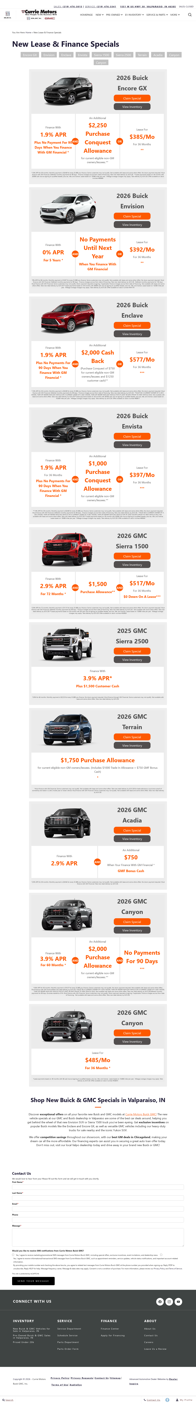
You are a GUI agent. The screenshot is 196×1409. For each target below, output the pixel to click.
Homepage (86, 14)
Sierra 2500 (123, 55)
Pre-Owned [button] (113, 15)
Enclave (66, 55)
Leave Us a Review (155, 1349)
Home (28, 32)
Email (15, 1203)
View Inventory (132, 106)
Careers (148, 1342)
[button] (190, 15)
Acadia (157, 55)
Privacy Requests (82, 1378)
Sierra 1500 (101, 55)
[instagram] (169, 1302)
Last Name (17, 1193)
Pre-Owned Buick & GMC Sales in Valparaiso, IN (32, 1336)
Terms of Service (175, 1268)
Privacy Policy (159, 1268)
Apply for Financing (113, 1335)
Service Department (69, 1329)
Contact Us (151, 1335)
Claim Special (132, 98)
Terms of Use (59, 1384)
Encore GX (30, 55)
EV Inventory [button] (133, 15)
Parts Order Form (68, 1349)
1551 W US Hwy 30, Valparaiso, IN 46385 (148, 6)
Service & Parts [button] (155, 15)
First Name (17, 1182)
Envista (82, 55)
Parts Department (68, 1342)
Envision (49, 55)
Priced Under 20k (23, 1342)
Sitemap (115, 1378)
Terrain (142, 55)
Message (16, 1225)
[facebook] (160, 1302)
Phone (15, 1214)
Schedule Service (67, 1335)
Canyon (174, 55)
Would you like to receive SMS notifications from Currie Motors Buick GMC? (48, 1250)
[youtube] (178, 1302)
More (173, 15)
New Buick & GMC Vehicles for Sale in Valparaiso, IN (31, 1330)
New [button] (99, 15)
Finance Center (110, 1329)
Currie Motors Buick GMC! (141, 1114)
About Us (150, 1329)
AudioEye (76, 1384)
